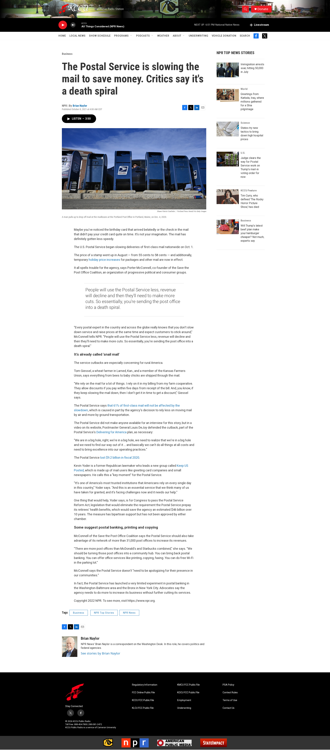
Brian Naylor (80, 105)
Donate (262, 9)
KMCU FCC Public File (188, 685)
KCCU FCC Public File (143, 700)
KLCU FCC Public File (143, 708)
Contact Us (228, 708)
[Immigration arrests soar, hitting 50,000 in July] (228, 70)
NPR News (129, 612)
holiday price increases (104, 259)
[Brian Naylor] (69, 646)
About (177, 35)
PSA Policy (228, 685)
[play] (62, 25)
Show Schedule (100, 35)
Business (67, 53)
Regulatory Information (144, 685)
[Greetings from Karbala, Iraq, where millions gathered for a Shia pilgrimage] (228, 95)
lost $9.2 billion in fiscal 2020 (119, 457)
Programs (121, 35)
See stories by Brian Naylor (100, 653)
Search (245, 35)
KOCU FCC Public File (188, 692)
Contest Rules (230, 692)
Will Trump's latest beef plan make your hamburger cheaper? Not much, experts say (252, 233)
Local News (77, 35)
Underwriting (198, 35)
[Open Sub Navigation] (131, 35)
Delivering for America (111, 432)
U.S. (243, 153)
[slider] (78, 25)
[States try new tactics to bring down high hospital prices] (228, 129)
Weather (163, 35)
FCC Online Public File (143, 692)
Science (245, 122)
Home (62, 35)
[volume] (73, 25)
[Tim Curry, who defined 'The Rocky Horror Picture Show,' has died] (228, 196)
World (244, 89)
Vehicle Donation (224, 35)
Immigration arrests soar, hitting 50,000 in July (252, 68)
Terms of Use (230, 700)
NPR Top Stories (104, 612)
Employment (184, 700)
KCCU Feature (249, 190)
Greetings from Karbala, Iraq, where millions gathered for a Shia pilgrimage (252, 101)
